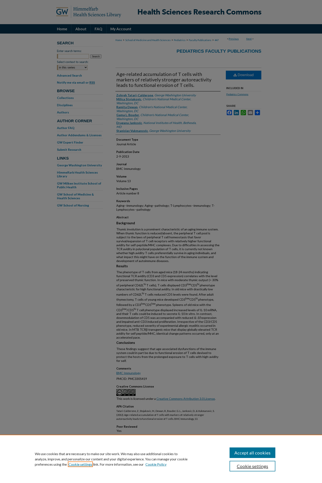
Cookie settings (80, 464)
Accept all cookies (252, 452)
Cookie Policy (155, 464)
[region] (161, 459)
